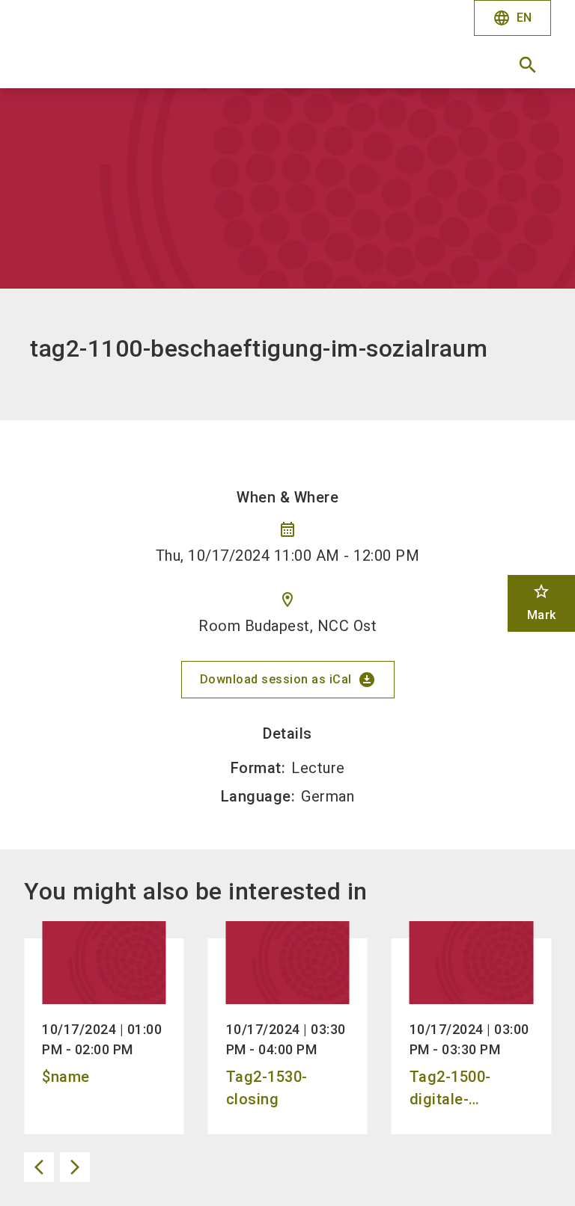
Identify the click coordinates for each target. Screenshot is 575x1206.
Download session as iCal (288, 680)
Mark (541, 602)
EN (512, 18)
